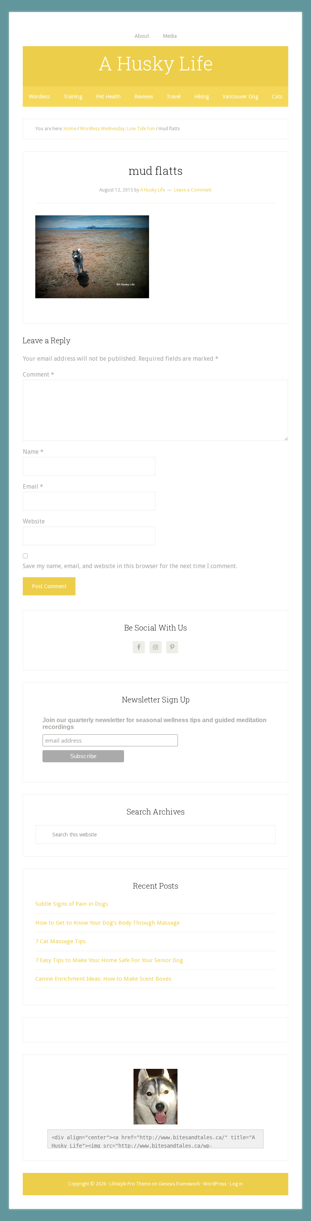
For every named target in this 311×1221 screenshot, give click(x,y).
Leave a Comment (193, 190)
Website (34, 521)
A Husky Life (155, 63)
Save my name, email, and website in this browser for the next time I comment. (130, 566)
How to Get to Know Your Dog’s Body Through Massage (107, 922)
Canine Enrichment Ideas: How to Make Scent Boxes (103, 978)
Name (33, 451)
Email (33, 486)
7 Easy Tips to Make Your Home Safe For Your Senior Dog (109, 960)
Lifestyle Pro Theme (130, 1184)
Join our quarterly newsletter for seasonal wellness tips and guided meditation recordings (154, 723)
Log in (236, 1184)
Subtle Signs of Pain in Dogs (71, 903)
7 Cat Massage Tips (60, 941)
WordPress (214, 1184)
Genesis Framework (179, 1184)
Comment (38, 374)
